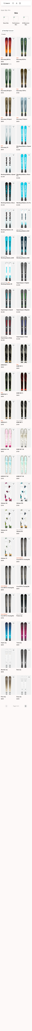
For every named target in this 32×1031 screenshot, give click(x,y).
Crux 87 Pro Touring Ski (7, 615)
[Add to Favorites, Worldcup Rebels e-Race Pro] (29, 155)
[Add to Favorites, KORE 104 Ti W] (13, 429)
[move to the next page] (25, 706)
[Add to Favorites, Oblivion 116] (13, 483)
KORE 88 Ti (19, 422)
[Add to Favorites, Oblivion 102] (29, 483)
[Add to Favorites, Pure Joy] (13, 677)
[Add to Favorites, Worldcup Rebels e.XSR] (29, 237)
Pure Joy (3, 696)
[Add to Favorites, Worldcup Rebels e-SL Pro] (29, 183)
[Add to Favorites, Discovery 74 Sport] (29, 98)
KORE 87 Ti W (20, 476)
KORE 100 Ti (19, 393)
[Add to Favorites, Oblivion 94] (13, 510)
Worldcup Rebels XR (6, 284)
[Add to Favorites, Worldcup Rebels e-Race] (13, 183)
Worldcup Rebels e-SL (7, 229)
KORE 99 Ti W (20, 449)
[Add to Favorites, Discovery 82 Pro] (29, 38)
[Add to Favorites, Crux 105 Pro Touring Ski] (29, 538)
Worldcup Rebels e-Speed (8, 174)
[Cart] (20, 3)
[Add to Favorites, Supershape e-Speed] (13, 290)
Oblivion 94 (4, 530)
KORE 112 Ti (19, 366)
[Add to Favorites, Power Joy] (29, 595)
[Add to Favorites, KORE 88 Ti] (29, 401)
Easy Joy (18, 696)
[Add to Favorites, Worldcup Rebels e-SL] (13, 210)
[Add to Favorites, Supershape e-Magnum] (29, 290)
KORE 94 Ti (4, 422)
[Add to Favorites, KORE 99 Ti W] (29, 429)
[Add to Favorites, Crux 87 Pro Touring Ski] (13, 595)
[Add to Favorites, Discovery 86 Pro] (13, 38)
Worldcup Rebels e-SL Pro (23, 202)
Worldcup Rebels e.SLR (22, 231)
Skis (6, 10)
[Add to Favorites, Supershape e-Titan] (29, 317)
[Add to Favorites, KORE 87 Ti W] (29, 456)
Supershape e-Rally (6, 338)
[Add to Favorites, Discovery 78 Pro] (29, 70)
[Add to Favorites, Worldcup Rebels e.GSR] (13, 237)
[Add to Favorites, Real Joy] (29, 650)
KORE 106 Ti (4, 394)
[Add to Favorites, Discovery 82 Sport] (13, 70)
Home (2, 10)
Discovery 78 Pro (21, 90)
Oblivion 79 (4, 558)
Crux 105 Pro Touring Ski (23, 559)
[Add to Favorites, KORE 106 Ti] (13, 373)
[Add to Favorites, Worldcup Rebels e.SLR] (29, 210)
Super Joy (3, 642)
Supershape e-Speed (7, 309)
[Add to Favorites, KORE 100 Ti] (29, 373)
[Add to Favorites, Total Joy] (29, 623)
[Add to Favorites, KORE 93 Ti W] (13, 456)
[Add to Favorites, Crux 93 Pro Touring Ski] (29, 567)
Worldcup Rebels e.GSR (7, 258)
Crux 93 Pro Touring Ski (22, 586)
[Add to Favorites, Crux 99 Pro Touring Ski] (13, 567)
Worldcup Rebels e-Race (8, 202)
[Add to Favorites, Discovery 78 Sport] (13, 98)
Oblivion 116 (4, 503)
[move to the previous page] (6, 706)
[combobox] (7, 30)
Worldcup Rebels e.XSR (22, 258)
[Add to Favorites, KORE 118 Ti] (13, 345)
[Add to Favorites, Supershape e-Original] (29, 263)
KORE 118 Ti (4, 365)
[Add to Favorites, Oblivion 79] (13, 538)
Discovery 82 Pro (21, 59)
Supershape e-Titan (22, 336)
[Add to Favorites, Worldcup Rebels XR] (13, 263)
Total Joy (19, 642)
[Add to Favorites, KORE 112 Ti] (29, 345)
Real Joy (18, 669)
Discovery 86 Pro (5, 59)
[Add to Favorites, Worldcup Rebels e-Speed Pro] (29, 126)
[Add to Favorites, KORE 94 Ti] (13, 401)
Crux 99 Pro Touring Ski (7, 587)
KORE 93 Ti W (4, 476)
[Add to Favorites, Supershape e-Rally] (13, 317)
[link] (13, 3)
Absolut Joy (4, 669)
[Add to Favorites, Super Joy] (13, 623)
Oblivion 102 (19, 503)
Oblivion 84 (19, 531)
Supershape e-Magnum (23, 309)
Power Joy (19, 615)
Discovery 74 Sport (21, 119)
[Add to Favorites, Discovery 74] (13, 126)
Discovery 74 (4, 147)
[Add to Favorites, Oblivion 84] (29, 510)
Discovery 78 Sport (6, 119)
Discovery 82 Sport (6, 90)
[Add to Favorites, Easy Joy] (29, 677)
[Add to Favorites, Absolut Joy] (13, 650)
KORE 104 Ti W (5, 449)
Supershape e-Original (22, 282)
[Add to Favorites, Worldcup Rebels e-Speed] (13, 155)
